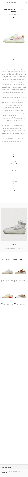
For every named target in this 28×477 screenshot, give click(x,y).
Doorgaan (4, 474)
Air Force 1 (14, 163)
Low (14, 190)
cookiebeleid (4, 472)
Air (14, 183)
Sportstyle (14, 176)
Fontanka (14, 170)
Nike (14, 156)
